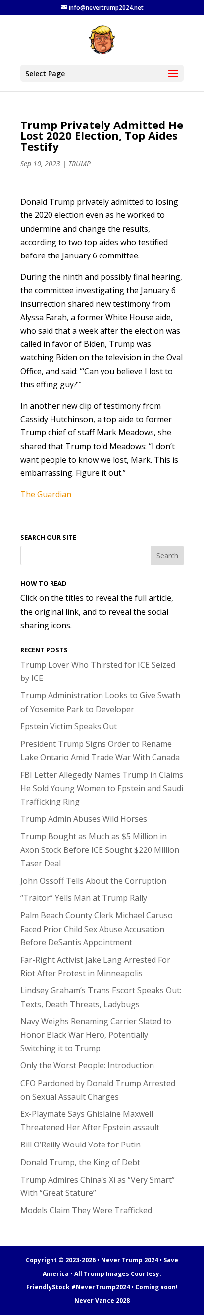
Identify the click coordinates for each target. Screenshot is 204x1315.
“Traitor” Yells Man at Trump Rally (83, 897)
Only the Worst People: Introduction (87, 1065)
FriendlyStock (48, 1287)
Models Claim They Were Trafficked (86, 1210)
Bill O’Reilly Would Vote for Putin (80, 1144)
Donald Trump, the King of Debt (80, 1162)
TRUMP (79, 163)
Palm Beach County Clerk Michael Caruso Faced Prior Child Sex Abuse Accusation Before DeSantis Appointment (96, 928)
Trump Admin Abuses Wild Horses (83, 818)
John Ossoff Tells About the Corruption (93, 880)
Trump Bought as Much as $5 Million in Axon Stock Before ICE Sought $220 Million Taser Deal (99, 849)
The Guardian (45, 494)
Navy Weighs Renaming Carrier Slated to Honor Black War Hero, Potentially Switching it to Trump (95, 1035)
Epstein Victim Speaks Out (68, 726)
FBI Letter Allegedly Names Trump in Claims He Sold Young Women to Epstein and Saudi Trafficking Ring (101, 788)
